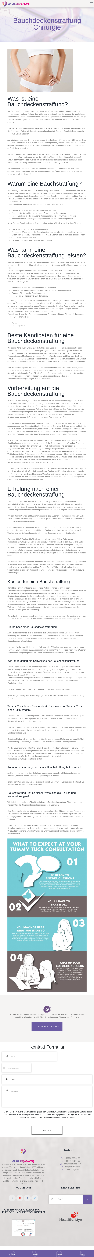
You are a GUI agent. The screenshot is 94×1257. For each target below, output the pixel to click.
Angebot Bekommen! (48, 1026)
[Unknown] (4, 1067)
